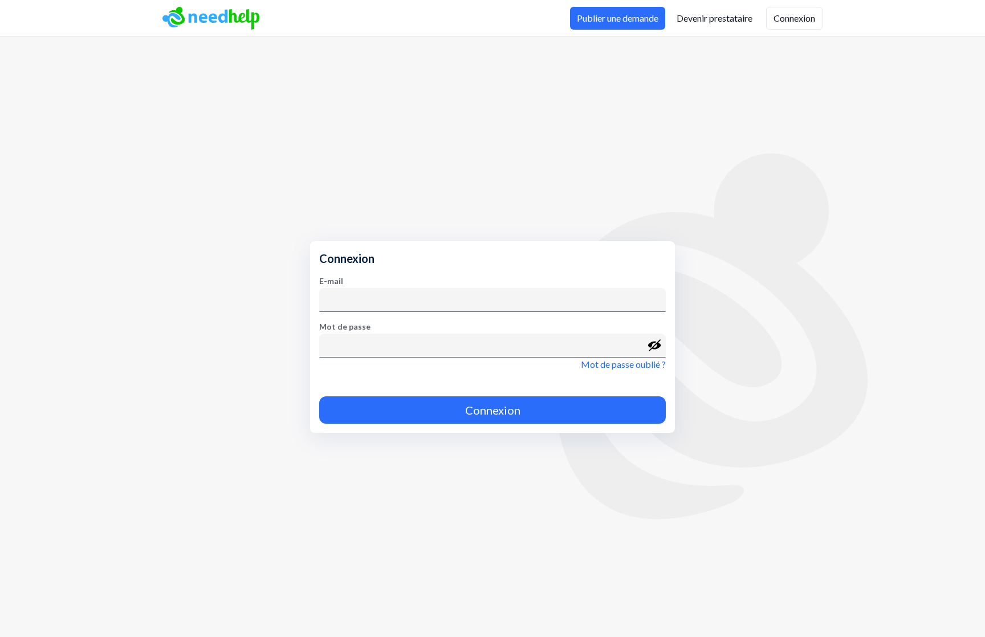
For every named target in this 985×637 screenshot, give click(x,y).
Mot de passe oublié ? (623, 364)
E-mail (331, 281)
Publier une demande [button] (617, 18)
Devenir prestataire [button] (714, 18)
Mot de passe (345, 326)
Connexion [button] (794, 18)
